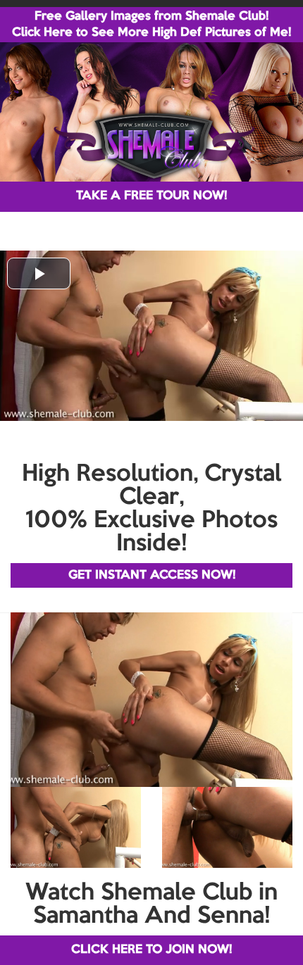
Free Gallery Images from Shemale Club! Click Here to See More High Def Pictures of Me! (151, 24)
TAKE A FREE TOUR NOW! (151, 196)
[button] (38, 273)
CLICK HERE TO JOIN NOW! (151, 950)
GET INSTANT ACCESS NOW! (151, 575)
